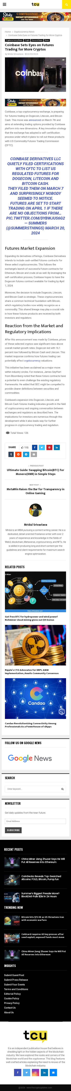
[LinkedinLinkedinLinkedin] (44, 1072)
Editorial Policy (12, 994)
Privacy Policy (11, 1003)
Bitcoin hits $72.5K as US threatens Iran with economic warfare (42, 918)
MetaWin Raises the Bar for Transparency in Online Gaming (35, 491)
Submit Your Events (14, 984)
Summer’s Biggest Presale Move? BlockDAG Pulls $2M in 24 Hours (40, 895)
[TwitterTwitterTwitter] (26, 1072)
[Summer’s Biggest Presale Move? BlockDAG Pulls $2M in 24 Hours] (12, 897)
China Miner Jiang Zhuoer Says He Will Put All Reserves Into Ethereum (43, 860)
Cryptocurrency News (14, 40)
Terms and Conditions (16, 989)
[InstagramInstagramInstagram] (35, 1072)
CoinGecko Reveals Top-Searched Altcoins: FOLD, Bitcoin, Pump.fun (41, 878)
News (47, 40)
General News (37, 40)
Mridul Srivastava (15, 54)
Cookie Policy (11, 998)
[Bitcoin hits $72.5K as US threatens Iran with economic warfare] (12, 921)
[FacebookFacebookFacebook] (17, 1072)
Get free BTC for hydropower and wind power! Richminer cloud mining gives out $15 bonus (31, 618)
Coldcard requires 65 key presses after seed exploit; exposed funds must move (42, 935)
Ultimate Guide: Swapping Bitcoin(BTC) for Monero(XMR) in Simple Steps (35, 472)
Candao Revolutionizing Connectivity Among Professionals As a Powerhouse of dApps (30, 725)
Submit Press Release (16, 980)
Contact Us (10, 1007)
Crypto (27, 40)
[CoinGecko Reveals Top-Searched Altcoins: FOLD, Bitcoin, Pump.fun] (12, 880)
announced (35, 120)
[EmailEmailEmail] (53, 1072)
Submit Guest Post (14, 975)
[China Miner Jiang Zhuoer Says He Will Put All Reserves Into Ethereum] (12, 862)
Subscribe (13, 830)
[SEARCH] (62, 789)
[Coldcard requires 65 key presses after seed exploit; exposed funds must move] (12, 938)
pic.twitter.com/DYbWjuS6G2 (35, 218)
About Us (9, 1012)
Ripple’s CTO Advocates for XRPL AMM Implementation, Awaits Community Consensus (32, 671)
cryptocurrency (32, 360)
